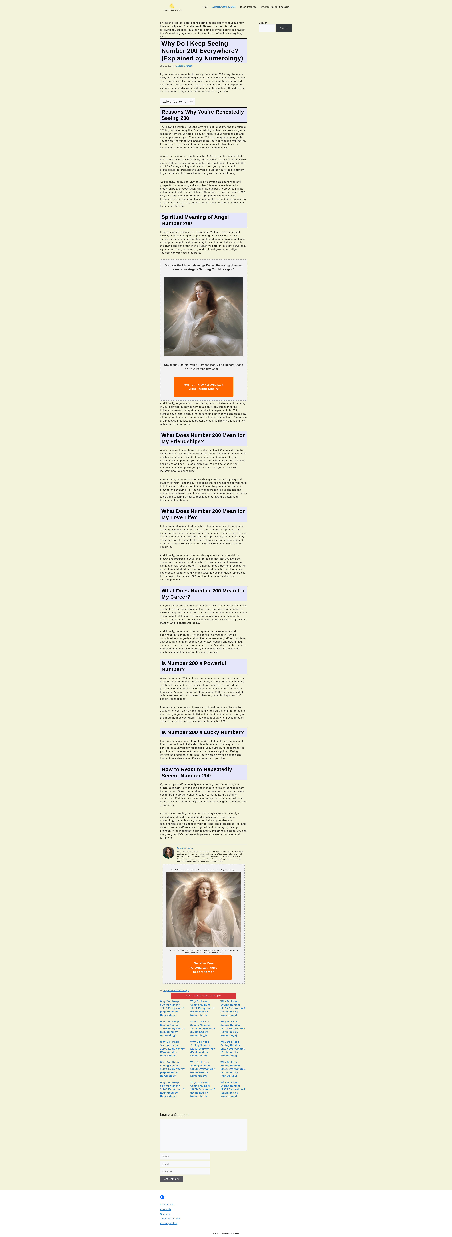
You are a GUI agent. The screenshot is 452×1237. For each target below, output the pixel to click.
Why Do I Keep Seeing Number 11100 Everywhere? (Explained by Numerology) (172, 1089)
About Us (165, 1209)
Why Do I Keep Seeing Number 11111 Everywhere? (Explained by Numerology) (202, 1008)
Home (205, 7)
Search (263, 22)
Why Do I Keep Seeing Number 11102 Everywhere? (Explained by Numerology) (202, 1048)
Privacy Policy (168, 1223)
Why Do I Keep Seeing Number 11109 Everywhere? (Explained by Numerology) (232, 1008)
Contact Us (167, 1204)
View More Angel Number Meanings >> (204, 996)
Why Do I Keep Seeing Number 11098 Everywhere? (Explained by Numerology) (202, 1089)
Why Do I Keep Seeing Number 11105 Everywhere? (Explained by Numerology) (172, 1028)
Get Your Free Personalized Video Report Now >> (203, 386)
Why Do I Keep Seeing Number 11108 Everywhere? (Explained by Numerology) (232, 1028)
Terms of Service (170, 1218)
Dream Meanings (248, 7)
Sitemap (165, 1214)
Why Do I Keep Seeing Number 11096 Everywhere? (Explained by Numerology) (202, 1069)
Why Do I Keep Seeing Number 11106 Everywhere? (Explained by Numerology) (202, 1028)
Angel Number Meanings (224, 7)
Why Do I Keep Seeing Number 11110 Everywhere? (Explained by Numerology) (172, 1008)
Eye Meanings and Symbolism (275, 7)
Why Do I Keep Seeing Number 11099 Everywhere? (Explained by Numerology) (232, 1089)
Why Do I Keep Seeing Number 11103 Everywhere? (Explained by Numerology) (232, 1048)
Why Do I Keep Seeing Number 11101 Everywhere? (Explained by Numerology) (232, 1069)
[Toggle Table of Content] (190, 101)
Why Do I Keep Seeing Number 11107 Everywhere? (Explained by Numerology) (172, 1048)
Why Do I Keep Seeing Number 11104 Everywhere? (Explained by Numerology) (172, 1069)
